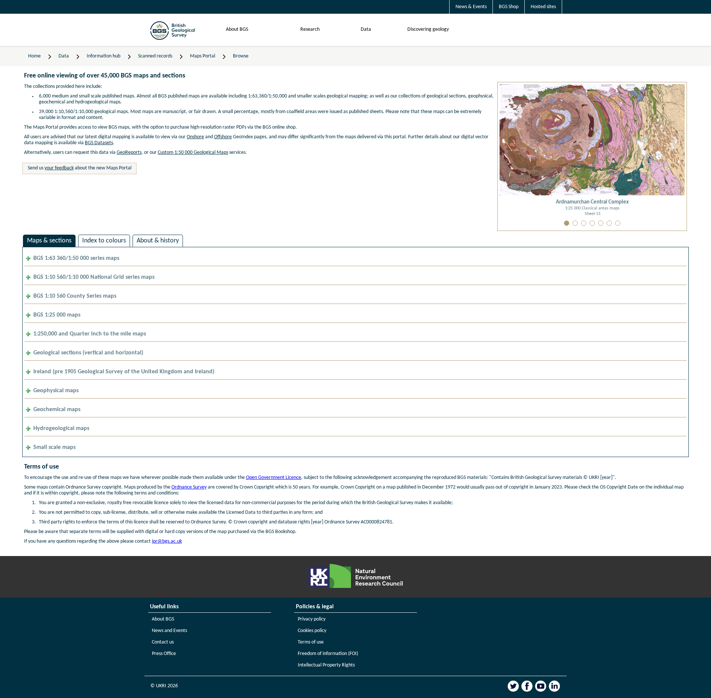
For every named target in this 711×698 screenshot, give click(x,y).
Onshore (195, 137)
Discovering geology (428, 29)
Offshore (223, 137)
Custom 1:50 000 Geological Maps (193, 152)
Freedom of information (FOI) (328, 653)
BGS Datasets (99, 142)
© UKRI (164, 686)
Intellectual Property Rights (326, 665)
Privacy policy (312, 619)
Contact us (163, 642)
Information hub (103, 56)
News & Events (471, 6)
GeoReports (129, 152)
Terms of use (311, 642)
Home (34, 56)
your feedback (59, 168)
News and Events (169, 630)
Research (310, 29)
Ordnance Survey (189, 487)
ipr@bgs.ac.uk (167, 541)
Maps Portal (202, 56)
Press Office (164, 653)
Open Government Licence (273, 477)
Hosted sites (543, 6)
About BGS (237, 29)
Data (366, 29)
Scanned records (155, 56)
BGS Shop (508, 6)
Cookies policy (312, 630)
